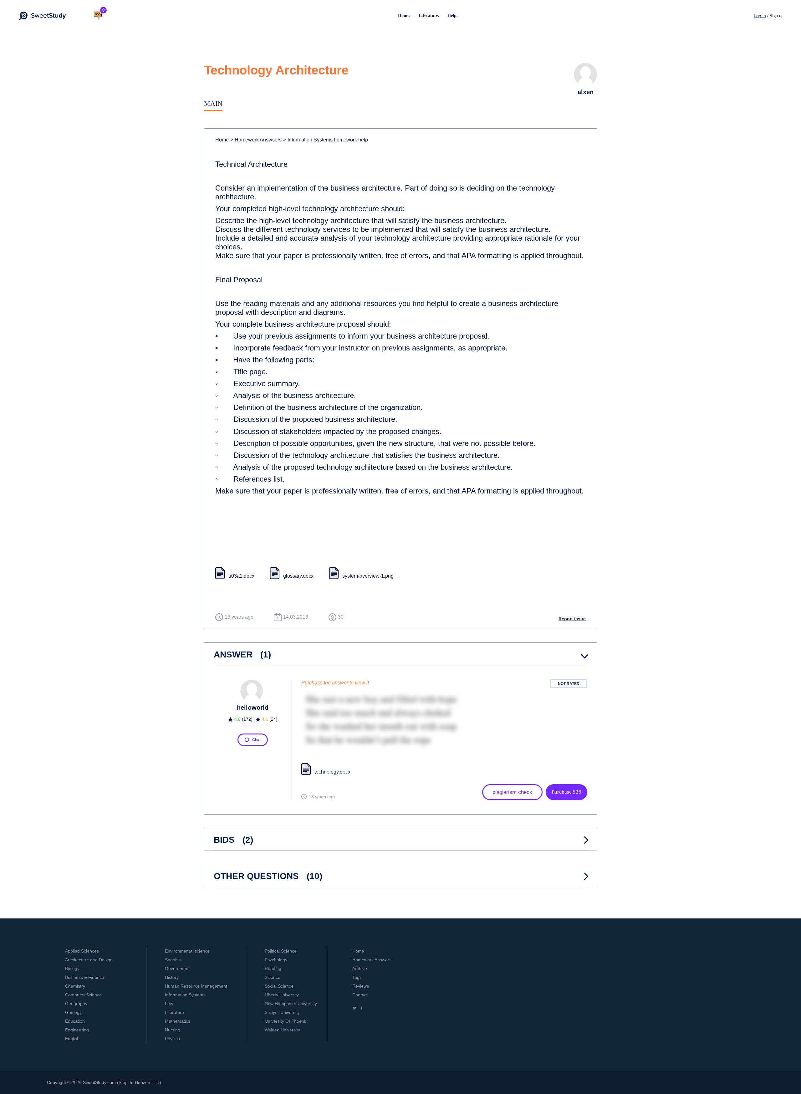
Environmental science (187, 950)
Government (177, 968)
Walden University (282, 1029)
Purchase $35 (566, 792)
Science (272, 977)
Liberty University (282, 994)
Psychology (276, 959)
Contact (360, 994)
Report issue (572, 618)
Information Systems (185, 994)
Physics (172, 1038)
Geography (76, 1003)
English (72, 1038)
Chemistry (75, 986)
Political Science (281, 950)
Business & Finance (84, 977)
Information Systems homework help (325, 139)
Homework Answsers (256, 139)
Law (169, 1003)
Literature (174, 1012)
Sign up (776, 15)
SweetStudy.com (99, 1082)
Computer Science (83, 994)
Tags (357, 977)
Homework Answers (371, 959)
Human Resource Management (196, 986)
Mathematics (177, 1021)
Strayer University (282, 1012)
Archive (359, 968)
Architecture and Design (89, 959)
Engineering (77, 1029)
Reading (273, 968)
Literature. (429, 15)
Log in (760, 15)
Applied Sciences (82, 950)
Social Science (279, 986)
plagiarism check (512, 792)
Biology (72, 968)
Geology (73, 1012)
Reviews (360, 986)
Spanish (173, 959)
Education (75, 1021)
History (172, 977)
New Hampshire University (291, 1003)
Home (222, 139)
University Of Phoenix (286, 1021)
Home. (404, 15)
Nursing (172, 1029)
